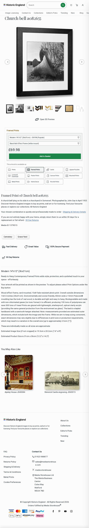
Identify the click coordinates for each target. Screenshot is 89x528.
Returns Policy (10, 462)
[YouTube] (65, 512)
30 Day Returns (32, 220)
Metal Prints (9, 477)
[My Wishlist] (71, 5)
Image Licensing (12, 13)
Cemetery (8, 237)
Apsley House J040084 (15, 392)
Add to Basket (45, 156)
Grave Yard (22, 237)
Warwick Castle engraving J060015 (60, 392)
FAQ (5, 451)
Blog (81, 13)
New (73, 13)
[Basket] (77, 5)
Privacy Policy (10, 457)
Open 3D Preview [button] (47, 119)
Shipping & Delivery (12, 467)
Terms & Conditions (12, 472)
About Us (64, 420)
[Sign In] (82, 5)
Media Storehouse (52, 505)
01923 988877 (41, 457)
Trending (64, 13)
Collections (38, 13)
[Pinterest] (59, 512)
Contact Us (26, 13)
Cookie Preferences (12, 482)
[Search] (63, 5)
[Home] (14, 5)
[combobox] (44, 5)
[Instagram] (71, 512)
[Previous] (7, 61)
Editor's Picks (51, 13)
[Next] (81, 61)
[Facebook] (53, 512)
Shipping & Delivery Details (74, 212)
